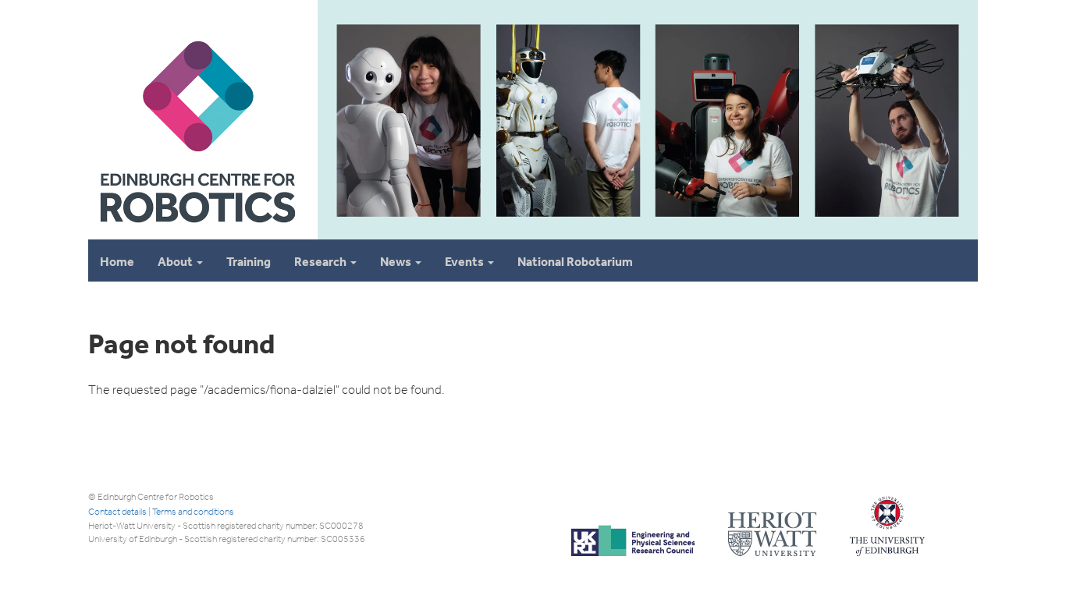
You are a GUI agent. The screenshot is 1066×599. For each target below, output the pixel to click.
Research (321, 261)
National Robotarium (575, 261)
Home (117, 261)
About (176, 261)
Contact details (117, 511)
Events (465, 261)
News (397, 261)
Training (248, 261)
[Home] (196, 232)
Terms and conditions (193, 511)
